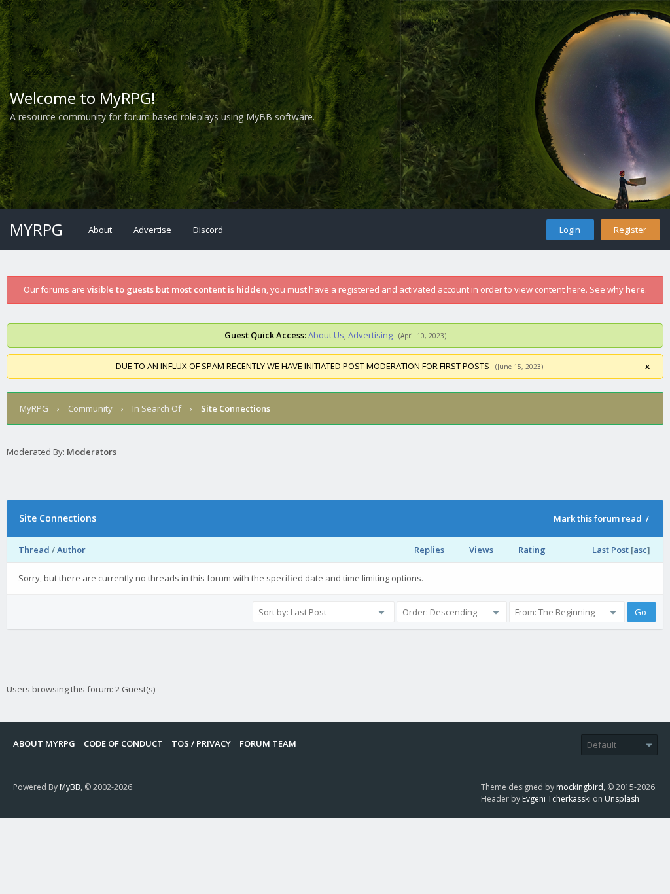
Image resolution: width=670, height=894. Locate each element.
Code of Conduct (123, 743)
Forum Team (267, 743)
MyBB (70, 787)
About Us (326, 335)
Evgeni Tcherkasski (556, 798)
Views (481, 550)
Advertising (370, 335)
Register (630, 230)
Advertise (152, 230)
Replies (429, 550)
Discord (208, 230)
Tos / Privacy (201, 743)
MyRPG (36, 229)
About (100, 230)
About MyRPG (44, 743)
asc (640, 550)
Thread (34, 550)
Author (71, 550)
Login (569, 230)
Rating (532, 550)
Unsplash (622, 798)
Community (90, 408)
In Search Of (156, 408)
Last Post (610, 550)
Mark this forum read (598, 518)
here (635, 289)
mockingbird (579, 787)
